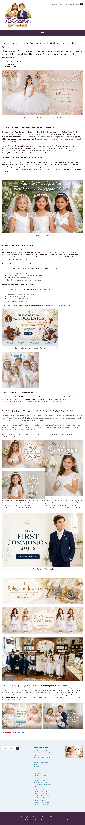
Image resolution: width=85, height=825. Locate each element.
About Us (17, 819)
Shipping (48, 819)
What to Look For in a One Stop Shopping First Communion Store (41, 798)
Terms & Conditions (64, 819)
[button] (42, 33)
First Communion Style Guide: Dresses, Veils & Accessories (40, 764)
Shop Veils (10, 64)
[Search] (17, 748)
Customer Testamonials (34, 819)
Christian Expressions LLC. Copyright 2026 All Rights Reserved (45, 817)
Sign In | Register (56, 4)
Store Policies (54, 819)
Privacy (43, 819)
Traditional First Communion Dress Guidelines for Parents (40, 780)
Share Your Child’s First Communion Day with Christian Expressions (40, 791)
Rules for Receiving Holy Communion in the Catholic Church (42, 753)
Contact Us (23, 819)
